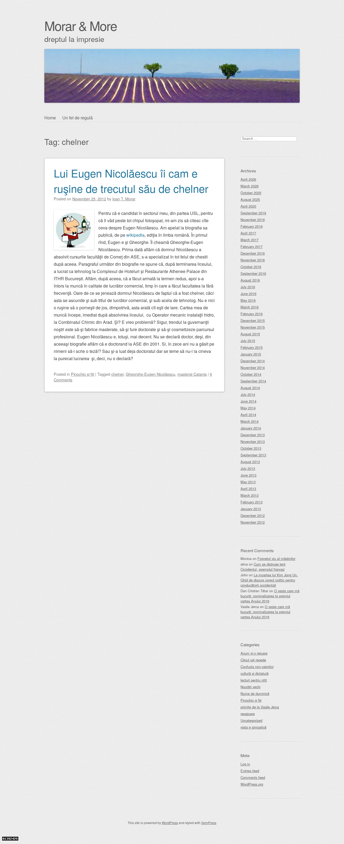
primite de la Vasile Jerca (260, 707)
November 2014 (253, 367)
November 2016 (253, 260)
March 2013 (250, 495)
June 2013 (248, 475)
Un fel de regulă (77, 118)
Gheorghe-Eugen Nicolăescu (150, 374)
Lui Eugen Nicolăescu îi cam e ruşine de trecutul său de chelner (131, 180)
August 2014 (250, 387)
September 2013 (253, 455)
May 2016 (248, 300)
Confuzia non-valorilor (257, 666)
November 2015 (253, 327)
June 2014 (248, 401)
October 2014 (251, 374)
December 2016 (253, 253)
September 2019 (253, 212)
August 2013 (250, 461)
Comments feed (253, 777)
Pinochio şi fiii (82, 374)
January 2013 (251, 508)
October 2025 (251, 192)
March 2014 (250, 421)
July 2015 (248, 340)
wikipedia (135, 235)
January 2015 (251, 354)
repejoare (248, 713)
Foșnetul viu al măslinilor (276, 558)
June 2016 (248, 293)
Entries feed (250, 770)
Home (50, 118)
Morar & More (80, 25)
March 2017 (250, 239)
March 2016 (250, 307)
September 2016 (253, 273)
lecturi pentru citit (254, 680)
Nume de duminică (255, 693)
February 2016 (252, 313)
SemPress (208, 822)
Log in (245, 764)
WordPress (170, 822)
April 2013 (248, 488)
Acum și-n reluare (254, 653)
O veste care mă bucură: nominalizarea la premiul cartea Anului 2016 (270, 596)
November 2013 (253, 441)
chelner (117, 374)
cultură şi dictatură (254, 673)
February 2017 (252, 246)
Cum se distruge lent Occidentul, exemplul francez (263, 567)
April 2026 (248, 179)
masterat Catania (192, 374)
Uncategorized (251, 720)
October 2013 (251, 448)
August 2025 (250, 199)
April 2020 (248, 206)
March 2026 (250, 186)
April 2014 (248, 414)
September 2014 (253, 381)
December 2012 (253, 515)
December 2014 (253, 360)
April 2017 (248, 233)
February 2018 (252, 226)
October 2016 (251, 266)
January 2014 (251, 428)
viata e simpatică (253, 727)
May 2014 (248, 407)
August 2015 (250, 333)
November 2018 (253, 219)
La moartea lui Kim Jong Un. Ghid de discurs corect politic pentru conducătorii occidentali (269, 580)
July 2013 (248, 468)
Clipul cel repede (253, 659)
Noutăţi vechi (250, 686)
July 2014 (248, 394)
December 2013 (253, 434)
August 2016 (250, 280)
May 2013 (248, 481)
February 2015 (252, 347)
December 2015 (253, 320)
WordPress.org (252, 784)
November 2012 (253, 522)
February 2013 (252, 502)
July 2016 (248, 286)
